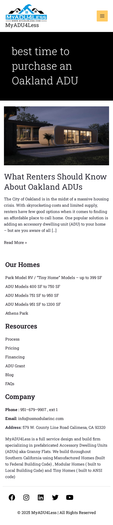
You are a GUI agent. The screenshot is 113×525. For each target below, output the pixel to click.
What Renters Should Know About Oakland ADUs (55, 181)
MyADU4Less (22, 24)
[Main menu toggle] (102, 16)
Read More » (15, 242)
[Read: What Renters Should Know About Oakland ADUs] (56, 135)
